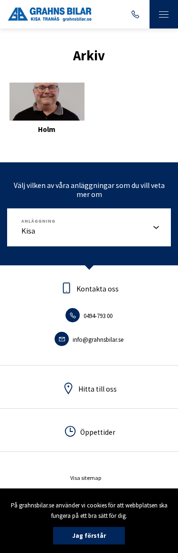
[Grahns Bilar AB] (50, 14)
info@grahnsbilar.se (97, 340)
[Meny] (164, 14)
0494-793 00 (97, 316)
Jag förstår (89, 536)
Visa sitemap (85, 477)
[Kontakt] (135, 14)
